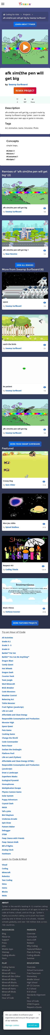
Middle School (33, 979)
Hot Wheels (7, 668)
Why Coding (32, 946)
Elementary (32, 976)
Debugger (6, 830)
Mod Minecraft (8, 684)
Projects (26, 14)
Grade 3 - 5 (6, 645)
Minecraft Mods (9, 991)
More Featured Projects (25, 623)
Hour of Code (8, 998)
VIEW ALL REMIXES (25, 265)
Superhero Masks (9, 776)
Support (5, 939)
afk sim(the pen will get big (15, 207)
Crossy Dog (8, 481)
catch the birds (9, 344)
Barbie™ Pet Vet (9, 653)
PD (28, 998)
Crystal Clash (7, 803)
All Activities (7, 637)
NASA (4, 807)
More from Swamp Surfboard (25, 444)
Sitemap (5, 952)
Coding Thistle (12, 569)
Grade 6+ (6, 649)
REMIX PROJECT (25, 90)
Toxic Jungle (7, 680)
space (5, 302)
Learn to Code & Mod (14, 859)
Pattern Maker (8, 826)
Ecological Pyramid (10, 780)
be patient (7, 386)
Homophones (8, 784)
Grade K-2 (6, 641)
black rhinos (8, 608)
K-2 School (31, 988)
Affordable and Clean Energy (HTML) (18, 761)
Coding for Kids (12, 14)
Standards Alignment (36, 994)
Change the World (10, 738)
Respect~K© (8, 565)
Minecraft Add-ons (10, 985)
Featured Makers (34, 949)
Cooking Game (8, 734)
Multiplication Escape (11, 788)
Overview (31, 933)
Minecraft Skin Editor (11, 976)
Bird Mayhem (8, 815)
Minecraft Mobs (9, 979)
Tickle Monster (8, 703)
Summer (30, 958)
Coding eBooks (8, 955)
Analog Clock (7, 850)
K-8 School (31, 991)
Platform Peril (8, 753)
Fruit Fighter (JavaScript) (13, 707)
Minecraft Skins (9, 973)
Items (4, 888)
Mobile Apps (7, 949)
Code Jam (6, 994)
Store (4, 958)
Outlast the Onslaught (12, 749)
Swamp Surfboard (18, 84)
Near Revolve (11, 254)
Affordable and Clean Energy (14, 715)
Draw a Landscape (10, 772)
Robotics (6, 876)
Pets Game (6, 730)
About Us (6, 936)
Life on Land (7, 711)
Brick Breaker (8, 688)
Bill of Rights (7, 846)
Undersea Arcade (9, 819)
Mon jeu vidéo (9, 523)
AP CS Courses (33, 985)
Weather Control (9, 695)
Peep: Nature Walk (10, 842)
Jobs (4, 946)
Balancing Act (8, 699)
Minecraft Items (9, 988)
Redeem (30, 943)
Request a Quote (34, 1007)
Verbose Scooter (13, 612)
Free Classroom (34, 973)
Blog (4, 933)
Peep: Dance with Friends (13, 838)
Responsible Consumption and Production (20, 718)
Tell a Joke (6, 811)
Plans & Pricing (33, 952)
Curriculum (32, 936)
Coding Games (8, 967)
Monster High (8, 722)
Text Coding (7, 880)
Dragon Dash (7, 672)
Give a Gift (31, 939)
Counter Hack (8, 676)
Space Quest (7, 726)
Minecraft (6, 872)
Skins (4, 884)
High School (32, 982)
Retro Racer (7, 745)
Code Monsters (8, 691)
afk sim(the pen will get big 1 (16, 250)
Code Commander (10, 742)
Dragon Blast (7, 661)
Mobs (4, 895)
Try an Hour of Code (13, 632)
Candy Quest (7, 664)
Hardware (6, 853)
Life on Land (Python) (11, 757)
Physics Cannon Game (11, 792)
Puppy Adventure (9, 799)
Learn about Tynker (25, 24)
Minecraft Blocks (9, 982)
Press (4, 943)
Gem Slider (10, 485)
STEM (4, 834)
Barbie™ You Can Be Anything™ (15, 657)
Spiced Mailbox (12, 527)
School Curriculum (35, 970)
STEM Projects (33, 1004)
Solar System (7, 796)
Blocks (5, 891)
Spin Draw (6, 823)
